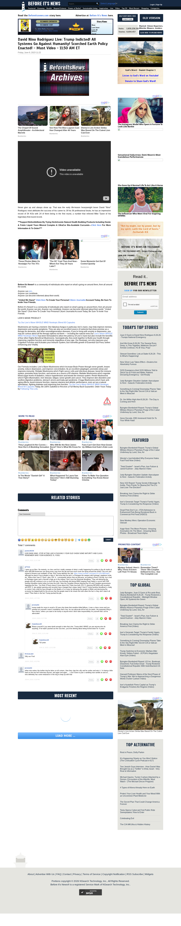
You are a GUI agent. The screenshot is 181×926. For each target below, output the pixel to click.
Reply (91, 560)
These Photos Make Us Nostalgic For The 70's (29, 262)
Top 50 (124, 8)
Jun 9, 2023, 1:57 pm (32, 598)
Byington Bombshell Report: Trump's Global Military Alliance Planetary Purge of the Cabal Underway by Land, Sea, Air (140, 410)
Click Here (41, 300)
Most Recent (134, 8)
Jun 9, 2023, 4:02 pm (32, 661)
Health (49, 8)
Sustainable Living (90, 8)
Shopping (145, 8)
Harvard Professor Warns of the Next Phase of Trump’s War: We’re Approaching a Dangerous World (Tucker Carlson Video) (140, 676)
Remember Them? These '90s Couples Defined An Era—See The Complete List (150, 570)
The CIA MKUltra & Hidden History (135, 824)
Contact (67, 874)
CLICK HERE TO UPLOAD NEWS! (151, 33)
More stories (53, 31)
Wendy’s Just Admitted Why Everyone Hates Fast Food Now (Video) (139, 459)
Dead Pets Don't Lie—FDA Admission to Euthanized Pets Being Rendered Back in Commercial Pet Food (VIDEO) (138, 512)
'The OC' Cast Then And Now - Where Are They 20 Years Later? (63, 263)
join (30, 291)
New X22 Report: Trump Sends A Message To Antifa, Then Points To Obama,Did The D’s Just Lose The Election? (140, 485)
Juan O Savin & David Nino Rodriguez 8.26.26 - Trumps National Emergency (140, 336)
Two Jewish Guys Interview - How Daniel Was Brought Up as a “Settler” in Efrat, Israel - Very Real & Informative (140, 769)
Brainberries (22, 267)
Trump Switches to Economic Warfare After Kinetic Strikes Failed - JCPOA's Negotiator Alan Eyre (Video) (139, 653)
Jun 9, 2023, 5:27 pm (39, 618)
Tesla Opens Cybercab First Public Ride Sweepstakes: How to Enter (137, 811)
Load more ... (65, 736)
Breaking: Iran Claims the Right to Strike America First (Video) (137, 494)
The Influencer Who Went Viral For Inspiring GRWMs (139, 214)
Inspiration (103, 8)
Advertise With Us (45, 874)
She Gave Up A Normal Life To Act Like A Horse (140, 185)
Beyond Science (60, 8)
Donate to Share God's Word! (140, 81)
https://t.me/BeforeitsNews (131, 260)
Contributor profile (41, 31)
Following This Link (29, 389)
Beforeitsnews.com (38, 15)
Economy (40, 8)
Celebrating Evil (127, 818)
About (31, 874)
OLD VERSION (151, 18)
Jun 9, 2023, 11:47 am (32, 560)
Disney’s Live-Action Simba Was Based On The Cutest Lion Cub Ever (140, 732)
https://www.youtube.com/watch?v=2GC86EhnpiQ (91, 573)
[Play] (140, 52)
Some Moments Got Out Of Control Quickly (93, 262)
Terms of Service (91, 874)
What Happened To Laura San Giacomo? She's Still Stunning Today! (64, 478)
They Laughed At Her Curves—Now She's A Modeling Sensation (33, 446)
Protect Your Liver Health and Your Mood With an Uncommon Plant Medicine (140, 795)
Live (111, 8)
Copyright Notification (113, 874)
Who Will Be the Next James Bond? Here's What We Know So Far (65, 447)
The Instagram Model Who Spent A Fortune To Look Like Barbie (140, 125)
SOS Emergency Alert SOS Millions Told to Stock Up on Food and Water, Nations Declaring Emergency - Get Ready (138, 372)
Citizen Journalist (77, 300)
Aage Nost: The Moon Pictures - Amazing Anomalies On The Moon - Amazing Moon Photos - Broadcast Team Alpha (138, 531)
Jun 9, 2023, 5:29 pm (32, 679)
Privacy (77, 874)
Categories (155, 8)
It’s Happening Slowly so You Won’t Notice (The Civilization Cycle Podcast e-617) (138, 759)
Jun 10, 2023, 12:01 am (40, 633)
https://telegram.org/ (152, 251)
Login (152, 5)
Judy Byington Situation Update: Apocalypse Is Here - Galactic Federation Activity (139, 382)
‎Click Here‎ (96, 225)
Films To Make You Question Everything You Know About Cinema (95, 478)
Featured (31, 8)
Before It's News (44, 3)
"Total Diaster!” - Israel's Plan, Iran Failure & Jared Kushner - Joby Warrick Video (139, 467)
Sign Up (159, 5)
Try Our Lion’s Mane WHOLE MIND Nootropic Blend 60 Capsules (46, 322)
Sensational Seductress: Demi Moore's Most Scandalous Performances (139, 156)
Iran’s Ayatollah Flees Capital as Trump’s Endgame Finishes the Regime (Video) (138, 686)
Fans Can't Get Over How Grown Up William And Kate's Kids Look (97, 446)
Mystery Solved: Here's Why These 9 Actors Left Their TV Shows (128, 569)
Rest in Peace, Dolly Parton (132, 752)
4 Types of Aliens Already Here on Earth (137, 788)
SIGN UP (128, 290)
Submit (140, 312)
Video (117, 8)
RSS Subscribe (135, 874)
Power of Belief (74, 8)
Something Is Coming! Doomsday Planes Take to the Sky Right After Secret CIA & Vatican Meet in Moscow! (140, 391)
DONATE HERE (127, 19)
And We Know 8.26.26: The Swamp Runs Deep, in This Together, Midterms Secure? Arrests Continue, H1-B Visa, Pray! (138, 345)
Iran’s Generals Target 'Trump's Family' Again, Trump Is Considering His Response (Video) (140, 503)
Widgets (149, 874)
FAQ (58, 874)
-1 (97, 618)
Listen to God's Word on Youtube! (140, 75)
